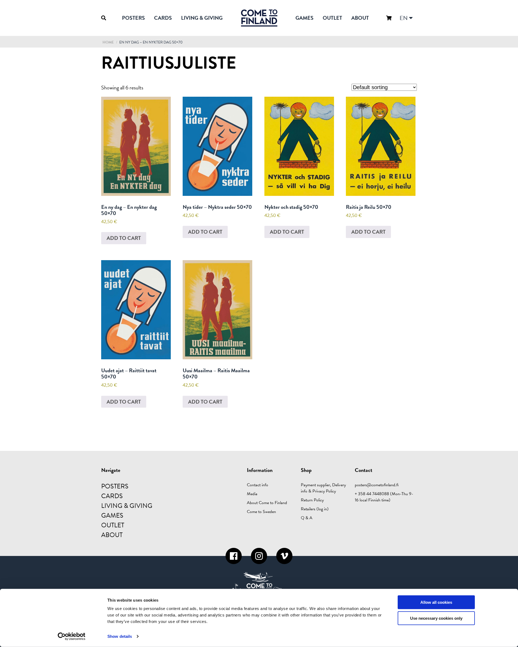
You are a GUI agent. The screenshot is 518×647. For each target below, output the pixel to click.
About (360, 18)
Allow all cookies (436, 602)
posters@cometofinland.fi (376, 485)
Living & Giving (202, 18)
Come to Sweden (261, 511)
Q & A (306, 518)
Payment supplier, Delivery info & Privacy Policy (323, 488)
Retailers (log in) (315, 509)
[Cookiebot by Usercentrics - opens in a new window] (71, 636)
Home (108, 42)
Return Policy (312, 500)
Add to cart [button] (124, 238)
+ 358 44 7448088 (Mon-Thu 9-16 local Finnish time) (384, 497)
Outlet (332, 18)
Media (252, 494)
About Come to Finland (267, 503)
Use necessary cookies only (436, 618)
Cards (163, 18)
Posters (133, 18)
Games (304, 18)
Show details (119, 636)
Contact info (257, 485)
